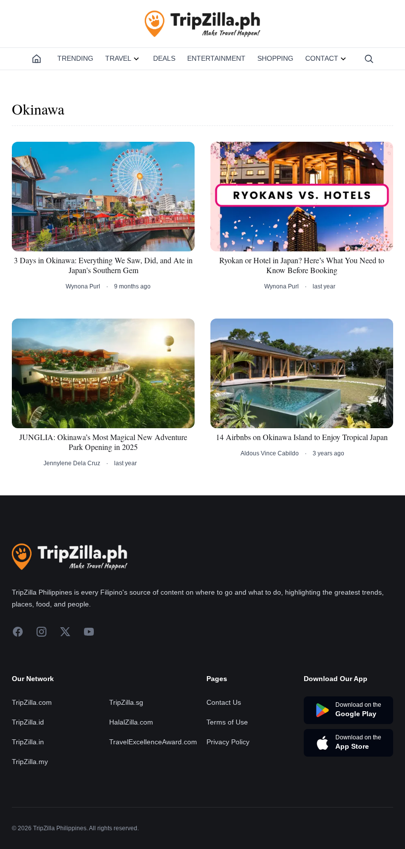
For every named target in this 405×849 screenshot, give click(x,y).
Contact (321, 58)
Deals (164, 58)
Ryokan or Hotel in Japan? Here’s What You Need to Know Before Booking (301, 265)
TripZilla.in (28, 742)
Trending (75, 58)
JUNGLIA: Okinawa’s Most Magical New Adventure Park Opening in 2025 (103, 442)
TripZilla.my (30, 762)
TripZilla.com (32, 702)
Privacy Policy (227, 742)
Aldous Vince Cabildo (270, 453)
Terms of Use (227, 722)
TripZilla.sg (126, 702)
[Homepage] (36, 59)
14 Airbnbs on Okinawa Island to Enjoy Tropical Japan (302, 437)
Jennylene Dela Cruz (71, 463)
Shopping (275, 58)
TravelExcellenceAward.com (153, 742)
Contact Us (223, 702)
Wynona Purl (83, 286)
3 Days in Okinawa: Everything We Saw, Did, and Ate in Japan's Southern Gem (103, 265)
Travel (118, 58)
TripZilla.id (28, 722)
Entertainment (216, 58)
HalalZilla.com (131, 722)
